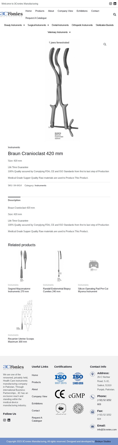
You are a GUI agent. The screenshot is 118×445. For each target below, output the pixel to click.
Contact (95, 11)
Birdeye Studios (103, 441)
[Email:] (92, 426)
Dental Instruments (60, 25)
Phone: (102, 396)
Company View (65, 11)
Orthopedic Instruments (82, 25)
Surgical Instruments (37, 25)
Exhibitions (82, 11)
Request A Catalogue (36, 18)
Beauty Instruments (13, 25)
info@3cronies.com (107, 429)
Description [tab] (14, 200)
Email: (101, 425)
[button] (114, 14)
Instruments (14, 147)
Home (29, 11)
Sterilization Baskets (105, 25)
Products (39, 11)
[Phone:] (92, 397)
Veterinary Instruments (58, 32)
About (51, 11)
